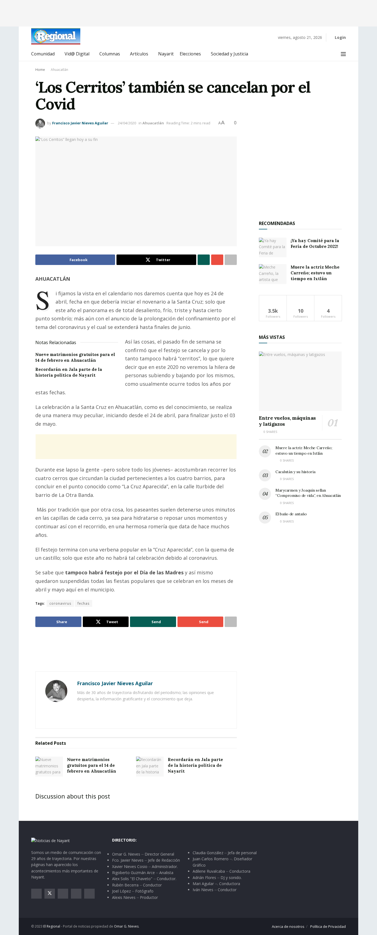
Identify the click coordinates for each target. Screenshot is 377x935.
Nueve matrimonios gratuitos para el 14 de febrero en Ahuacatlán (91, 765)
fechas (83, 603)
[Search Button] (331, 54)
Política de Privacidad (328, 926)
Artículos (139, 54)
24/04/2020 (127, 122)
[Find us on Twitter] (49, 894)
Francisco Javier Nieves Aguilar (80, 122)
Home (40, 69)
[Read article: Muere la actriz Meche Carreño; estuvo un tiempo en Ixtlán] (272, 274)
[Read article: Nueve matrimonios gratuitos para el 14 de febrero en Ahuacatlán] (49, 766)
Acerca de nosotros (288, 926)
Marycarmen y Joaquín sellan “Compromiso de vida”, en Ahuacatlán (308, 493)
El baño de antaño (291, 513)
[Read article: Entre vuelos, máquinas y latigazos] (300, 381)
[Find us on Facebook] (36, 894)
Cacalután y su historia (295, 471)
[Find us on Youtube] (76, 894)
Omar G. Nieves (126, 926)
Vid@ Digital (77, 54)
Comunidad (43, 54)
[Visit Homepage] (55, 36)
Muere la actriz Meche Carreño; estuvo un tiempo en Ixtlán (315, 272)
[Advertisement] (188, 12)
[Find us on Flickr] (89, 894)
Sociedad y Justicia (229, 54)
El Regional (51, 926)
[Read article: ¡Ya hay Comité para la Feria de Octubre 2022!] (272, 248)
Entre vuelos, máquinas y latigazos (287, 421)
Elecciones (190, 54)
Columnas (109, 54)
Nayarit (166, 54)
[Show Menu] (343, 54)
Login (340, 37)
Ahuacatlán (59, 69)
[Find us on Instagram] (63, 894)
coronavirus (60, 603)
